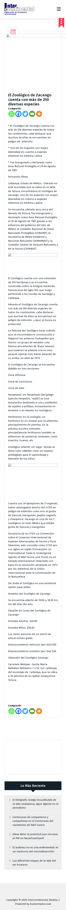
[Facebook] (18, 114)
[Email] (32, 114)
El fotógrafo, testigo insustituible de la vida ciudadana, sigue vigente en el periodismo (35, 803)
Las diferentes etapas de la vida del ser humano (34, 862)
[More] (39, 114)
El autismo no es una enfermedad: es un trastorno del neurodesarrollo (35, 849)
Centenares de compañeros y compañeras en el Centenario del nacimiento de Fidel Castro (32, 821)
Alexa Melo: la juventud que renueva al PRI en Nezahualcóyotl (35, 836)
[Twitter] (25, 114)
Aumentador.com (40, 903)
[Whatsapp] (11, 114)
